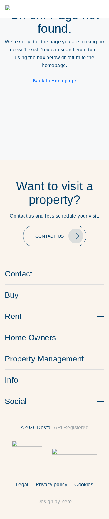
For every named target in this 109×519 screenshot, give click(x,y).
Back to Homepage (54, 80)
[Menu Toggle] (96, 9)
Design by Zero (54, 501)
